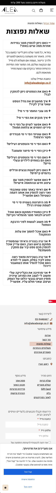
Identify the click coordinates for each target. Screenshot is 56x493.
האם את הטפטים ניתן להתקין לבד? (30, 93)
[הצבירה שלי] (5, 488)
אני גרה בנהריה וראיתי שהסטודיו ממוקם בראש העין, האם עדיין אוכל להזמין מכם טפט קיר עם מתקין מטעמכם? (28, 245)
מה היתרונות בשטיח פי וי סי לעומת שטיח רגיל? (31, 204)
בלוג (48, 393)
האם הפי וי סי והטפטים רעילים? (27, 144)
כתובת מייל (45, 419)
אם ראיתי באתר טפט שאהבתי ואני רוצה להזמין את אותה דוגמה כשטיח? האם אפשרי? (30, 192)
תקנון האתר (19, 385)
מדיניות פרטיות (17, 389)
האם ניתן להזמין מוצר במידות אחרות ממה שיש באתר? (31, 44)
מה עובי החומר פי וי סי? (33, 111)
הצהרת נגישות (18, 393)
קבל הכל (28, 472)
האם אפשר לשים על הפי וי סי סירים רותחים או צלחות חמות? (30, 126)
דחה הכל (28, 487)
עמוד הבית (49, 23)
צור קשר (46, 339)
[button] (28, 44)
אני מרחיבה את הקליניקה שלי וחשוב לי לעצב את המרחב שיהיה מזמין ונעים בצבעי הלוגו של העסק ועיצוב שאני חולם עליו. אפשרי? (29, 277)
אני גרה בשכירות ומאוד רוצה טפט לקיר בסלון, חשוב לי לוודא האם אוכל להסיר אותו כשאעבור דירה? (30, 261)
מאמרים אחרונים (42, 352)
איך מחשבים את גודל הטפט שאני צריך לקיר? (32, 102)
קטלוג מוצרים (44, 385)
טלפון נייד (45, 430)
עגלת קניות (45, 381)
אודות (48, 335)
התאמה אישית (28, 479)
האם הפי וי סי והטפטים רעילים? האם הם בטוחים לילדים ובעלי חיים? (29, 160)
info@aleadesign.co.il (37, 83)
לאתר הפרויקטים (42, 397)
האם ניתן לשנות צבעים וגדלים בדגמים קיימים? (30, 171)
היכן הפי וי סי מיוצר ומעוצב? (30, 151)
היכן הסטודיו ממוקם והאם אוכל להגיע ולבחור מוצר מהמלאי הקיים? (28, 213)
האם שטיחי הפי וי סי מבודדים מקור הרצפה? (30, 135)
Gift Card (46, 389)
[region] (28, 468)
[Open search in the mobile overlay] (33, 10)
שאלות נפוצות (43, 344)
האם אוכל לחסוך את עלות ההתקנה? (33, 233)
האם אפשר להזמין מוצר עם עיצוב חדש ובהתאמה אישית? (32, 181)
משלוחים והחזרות (42, 348)
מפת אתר (20, 381)
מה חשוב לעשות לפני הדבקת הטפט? (31, 223)
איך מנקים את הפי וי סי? (32, 118)
